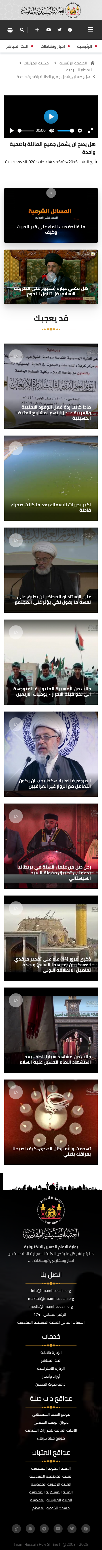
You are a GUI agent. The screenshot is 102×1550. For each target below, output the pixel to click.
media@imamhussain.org (51, 1306)
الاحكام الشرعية (79, 70)
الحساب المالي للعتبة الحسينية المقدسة (51, 1322)
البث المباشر (51, 1360)
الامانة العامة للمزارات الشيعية (51, 1430)
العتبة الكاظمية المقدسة (51, 1476)
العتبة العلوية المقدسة (51, 1468)
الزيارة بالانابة (51, 1352)
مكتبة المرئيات (36, 63)
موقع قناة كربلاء (51, 1438)
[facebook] (70, 30)
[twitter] (59, 30)
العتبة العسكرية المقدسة (51, 1492)
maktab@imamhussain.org (51, 1298)
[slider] (26, 130)
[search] (21, 30)
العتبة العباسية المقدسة (51, 1500)
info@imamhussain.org (51, 1290)
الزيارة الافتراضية (51, 1368)
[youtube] (49, 30)
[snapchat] (30, 1528)
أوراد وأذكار (51, 1376)
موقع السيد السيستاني (51, 1414)
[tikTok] (16, 1528)
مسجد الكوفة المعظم (51, 1508)
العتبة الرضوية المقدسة (51, 1484)
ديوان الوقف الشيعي (51, 1422)
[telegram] (44, 1528)
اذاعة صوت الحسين (51, 1384)
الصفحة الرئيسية (73, 63)
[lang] (10, 30)
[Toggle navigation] (91, 29)
